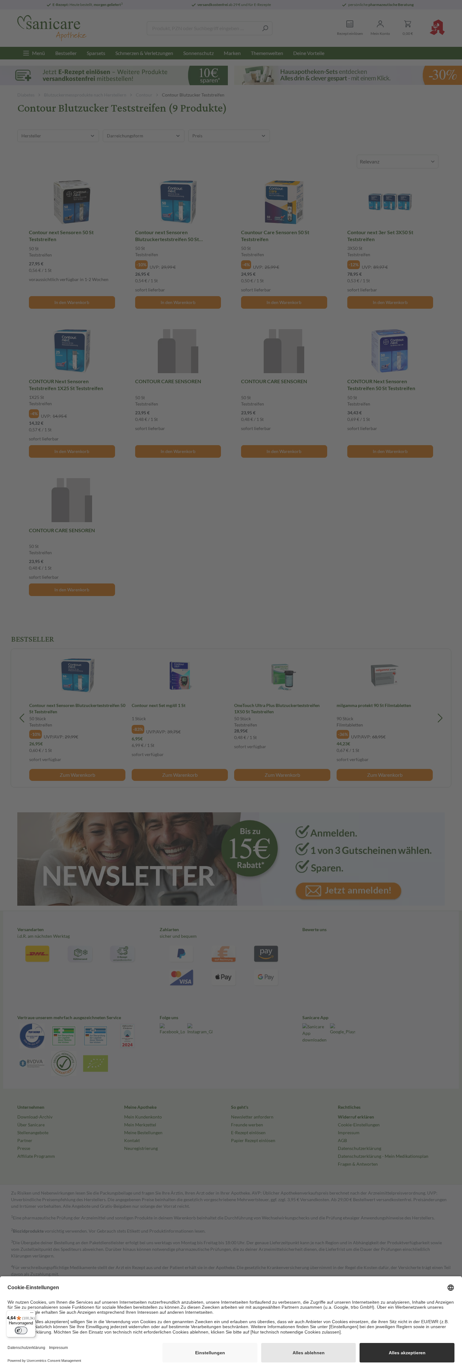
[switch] (21, 1330)
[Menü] (32, 1314)
